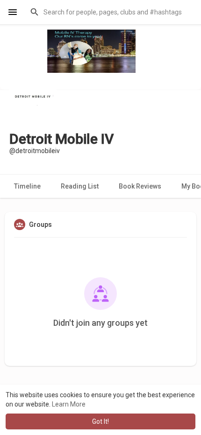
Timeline (27, 186)
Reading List (80, 186)
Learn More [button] (69, 404)
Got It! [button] (100, 421)
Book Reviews (140, 186)
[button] (109, 12)
